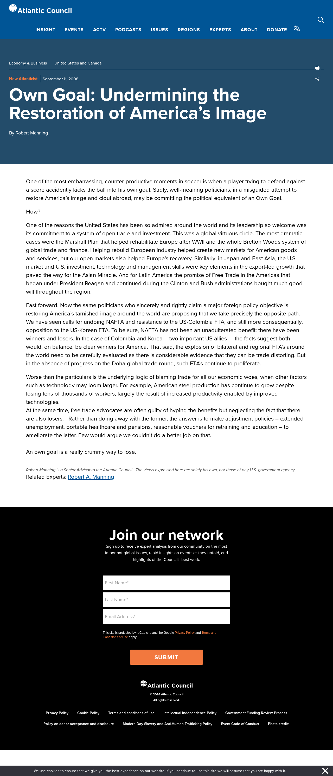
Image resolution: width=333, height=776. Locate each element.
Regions (189, 29)
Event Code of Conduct (240, 723)
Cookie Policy (88, 712)
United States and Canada (77, 63)
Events (74, 29)
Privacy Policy (185, 633)
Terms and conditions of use (131, 712)
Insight (45, 29)
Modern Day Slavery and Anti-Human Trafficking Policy (167, 723)
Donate (277, 29)
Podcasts (128, 29)
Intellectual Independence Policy (189, 712)
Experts (220, 29)
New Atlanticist (23, 79)
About (249, 29)
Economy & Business (28, 63)
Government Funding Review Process (256, 712)
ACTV (99, 29)
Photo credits (279, 723)
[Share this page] (317, 79)
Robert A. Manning (91, 477)
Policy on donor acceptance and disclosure (78, 723)
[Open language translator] (297, 28)
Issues (159, 29)
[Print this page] (317, 68)
